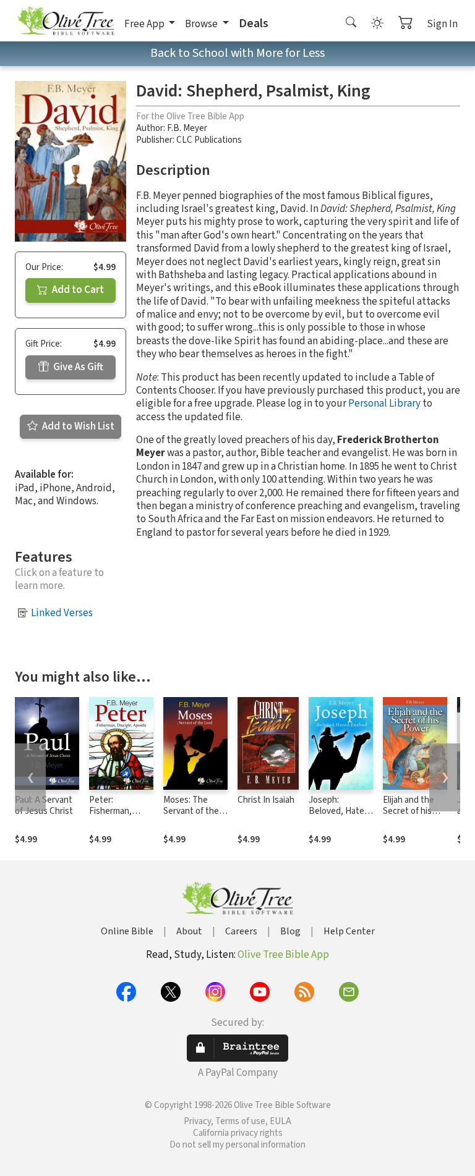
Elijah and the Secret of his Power (408, 811)
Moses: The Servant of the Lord (191, 811)
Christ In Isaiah (266, 799)
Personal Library (384, 403)
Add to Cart (77, 289)
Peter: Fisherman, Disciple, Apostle (110, 817)
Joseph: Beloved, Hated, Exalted (340, 811)
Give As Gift (77, 367)
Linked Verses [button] (62, 613)
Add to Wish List (77, 426)
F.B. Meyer (187, 128)
